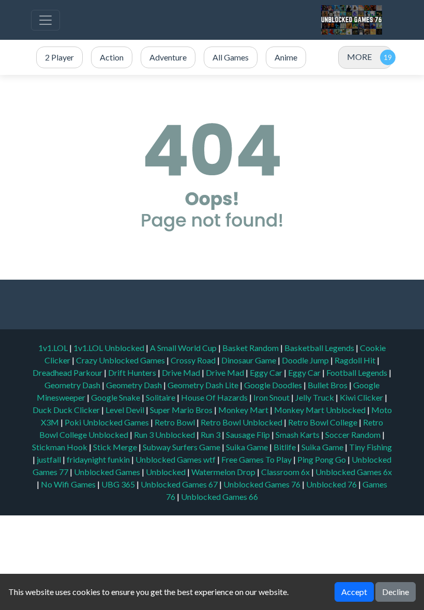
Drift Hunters (133, 372)
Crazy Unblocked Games (121, 360)
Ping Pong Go (322, 459)
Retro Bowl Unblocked (242, 422)
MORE (359, 57)
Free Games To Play (257, 459)
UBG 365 (118, 484)
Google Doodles (274, 385)
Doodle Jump (306, 360)
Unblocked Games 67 (179, 484)
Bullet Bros (328, 385)
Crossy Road (194, 360)
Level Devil (125, 410)
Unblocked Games (108, 472)
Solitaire (161, 397)
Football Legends (357, 372)
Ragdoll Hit (356, 360)
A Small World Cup (184, 348)
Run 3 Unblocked (165, 434)
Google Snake (116, 397)
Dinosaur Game (249, 360)
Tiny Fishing (370, 447)
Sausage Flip (248, 434)
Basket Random (251, 348)
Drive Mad (182, 372)
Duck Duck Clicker (67, 410)
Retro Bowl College (323, 422)
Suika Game (247, 447)
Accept (354, 592)
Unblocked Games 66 (219, 496)
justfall (50, 459)
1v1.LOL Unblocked (109, 348)
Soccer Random (353, 434)
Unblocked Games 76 (261, 484)
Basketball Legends (320, 348)
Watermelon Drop (224, 472)
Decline (395, 592)
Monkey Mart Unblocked (320, 410)
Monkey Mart (244, 410)
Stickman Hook (60, 447)
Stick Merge (116, 447)
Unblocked (166, 472)
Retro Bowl (175, 422)
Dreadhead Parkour (68, 372)
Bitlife (285, 447)
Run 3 (211, 434)
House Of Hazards (215, 397)
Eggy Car (267, 372)
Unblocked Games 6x (353, 472)
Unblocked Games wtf (176, 459)
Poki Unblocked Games (107, 422)
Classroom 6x (285, 472)
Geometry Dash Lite (204, 385)
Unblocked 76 (331, 484)
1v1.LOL (53, 348)
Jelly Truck (315, 397)
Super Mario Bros (182, 410)
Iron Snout (272, 397)
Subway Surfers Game (182, 447)
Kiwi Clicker (362, 397)
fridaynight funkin (99, 459)
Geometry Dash (73, 385)
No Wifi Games (68, 484)
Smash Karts (298, 434)
